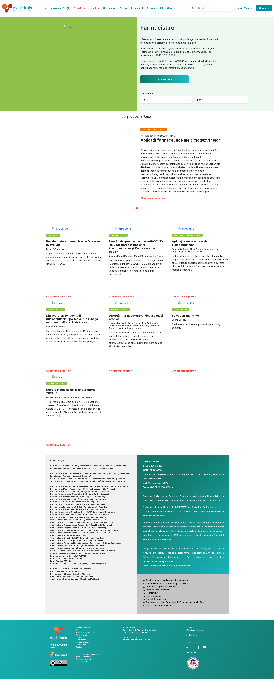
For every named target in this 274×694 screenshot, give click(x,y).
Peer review (152, 593)
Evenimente (137, 8)
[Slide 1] (133, 208)
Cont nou (264, 8)
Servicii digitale (155, 8)
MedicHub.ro (191, 635)
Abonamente (109, 8)
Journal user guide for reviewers (161, 586)
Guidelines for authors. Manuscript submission (167, 583)
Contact (171, 8)
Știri (69, 8)
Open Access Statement (157, 589)
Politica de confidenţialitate (87, 654)
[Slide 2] (137, 208)
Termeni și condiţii (83, 657)
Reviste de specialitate (87, 8)
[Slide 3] (141, 208)
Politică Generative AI (156, 599)
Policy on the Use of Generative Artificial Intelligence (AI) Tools (175, 602)
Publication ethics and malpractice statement (167, 580)
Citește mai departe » (152, 198)
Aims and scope (153, 596)
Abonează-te (164, 79)
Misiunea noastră (54, 8)
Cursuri (124, 8)
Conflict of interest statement (159, 605)
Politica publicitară (83, 659)
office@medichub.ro (194, 630)
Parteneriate (81, 645)
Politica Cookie (82, 661)
